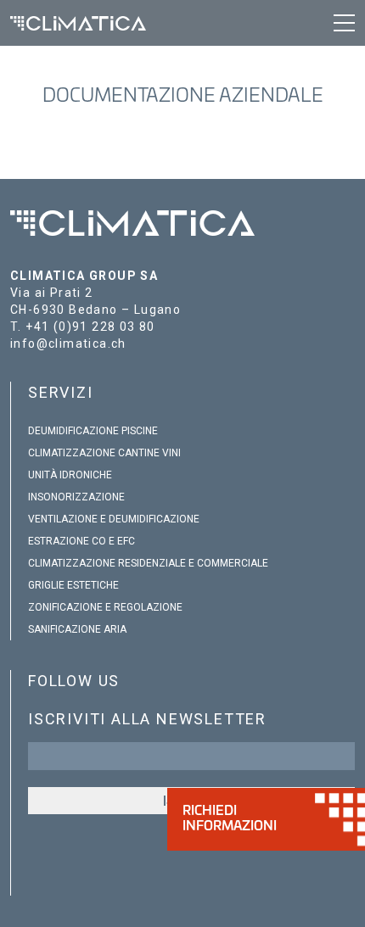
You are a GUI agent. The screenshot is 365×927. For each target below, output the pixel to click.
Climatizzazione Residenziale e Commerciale (148, 563)
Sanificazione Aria (77, 629)
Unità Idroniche (70, 475)
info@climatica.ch (68, 343)
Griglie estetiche (73, 585)
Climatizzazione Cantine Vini (104, 453)
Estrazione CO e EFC (81, 541)
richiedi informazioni (229, 819)
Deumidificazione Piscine (93, 431)
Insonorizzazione (76, 497)
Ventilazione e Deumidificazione (113, 519)
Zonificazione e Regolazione (105, 607)
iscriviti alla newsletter (147, 719)
